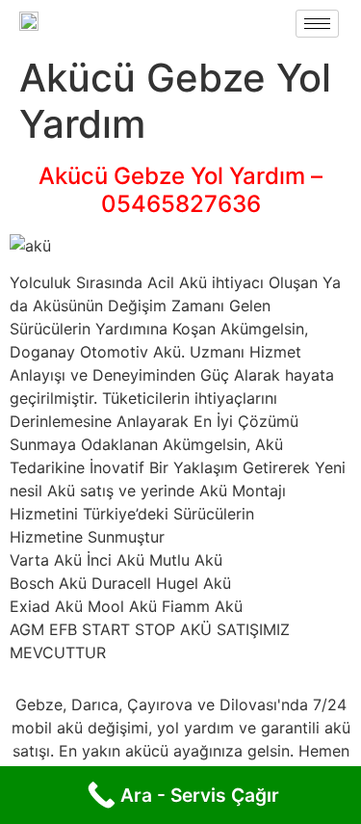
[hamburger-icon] (317, 24)
